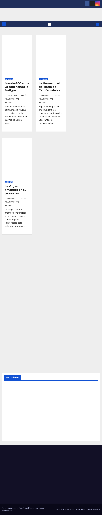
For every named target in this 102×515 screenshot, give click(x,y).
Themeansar (7, 510)
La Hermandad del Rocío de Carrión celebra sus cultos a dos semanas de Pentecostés (50, 92)
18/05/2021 (12, 96)
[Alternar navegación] (49, 24)
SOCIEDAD (43, 79)
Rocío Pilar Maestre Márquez (16, 99)
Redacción (10, 403)
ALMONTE (9, 182)
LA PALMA (9, 79)
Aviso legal (80, 509)
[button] (93, 24)
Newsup (38, 508)
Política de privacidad (65, 509)
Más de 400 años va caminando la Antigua (17, 86)
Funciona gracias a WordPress (15, 508)
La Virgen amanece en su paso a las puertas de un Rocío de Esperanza (15, 195)
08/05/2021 (46, 96)
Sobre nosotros (93, 509)
